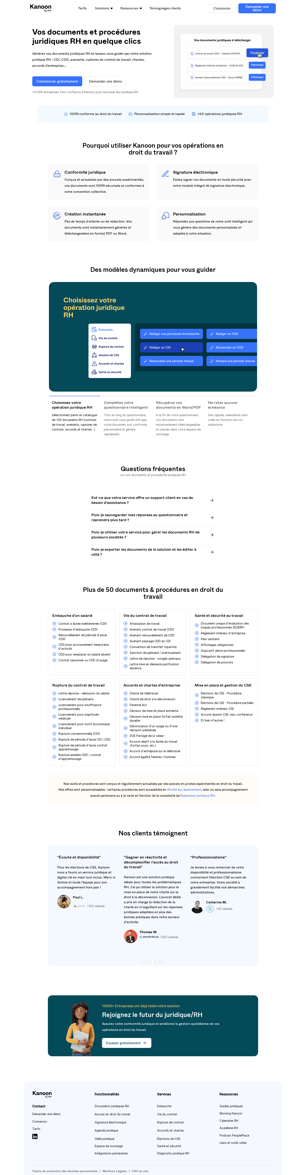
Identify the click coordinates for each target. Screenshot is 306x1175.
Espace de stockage (109, 1146)
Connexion (221, 8)
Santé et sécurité (169, 1146)
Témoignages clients (165, 8)
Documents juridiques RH (112, 1106)
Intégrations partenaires (111, 1153)
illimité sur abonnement (184, 789)
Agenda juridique (106, 1130)
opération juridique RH (198, 795)
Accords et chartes (170, 1130)
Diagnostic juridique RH (173, 1153)
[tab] (75, 418)
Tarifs (82, 8)
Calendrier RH (229, 1120)
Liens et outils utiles (233, 1142)
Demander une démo (257, 8)
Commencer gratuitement (57, 81)
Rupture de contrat (170, 1122)
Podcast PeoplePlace (234, 1135)
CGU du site (140, 1171)
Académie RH (229, 1128)
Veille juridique (104, 1138)
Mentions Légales (114, 1171)
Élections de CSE (168, 1138)
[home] (40, 8)
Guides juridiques (231, 1106)
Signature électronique (110, 1122)
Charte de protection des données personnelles (64, 1171)
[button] (103, 8)
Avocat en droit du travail (112, 1114)
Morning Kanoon (231, 1113)
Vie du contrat (167, 1114)
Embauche (164, 1106)
